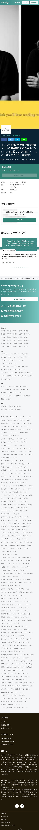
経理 (2, 667)
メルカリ (22, 542)
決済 (2, 611)
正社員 (21, 670)
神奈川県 (27, 334)
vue (27, 592)
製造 (23, 689)
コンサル (25, 548)
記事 (9, 532)
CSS (8, 451)
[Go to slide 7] (22, 267)
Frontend (18, 548)
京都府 (9, 337)
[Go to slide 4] (16, 267)
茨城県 (15, 331)
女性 (2, 701)
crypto (23, 667)
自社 (31, 592)
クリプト (3, 670)
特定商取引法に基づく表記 (8, 825)
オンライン (14, 695)
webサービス (5, 607)
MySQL (13, 567)
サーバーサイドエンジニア (9, 498)
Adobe (30, 520)
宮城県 (9, 346)
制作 (30, 632)
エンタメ (12, 539)
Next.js (23, 545)
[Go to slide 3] (14, 267)
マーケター (22, 464)
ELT (20, 704)
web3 (14, 667)
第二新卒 (15, 601)
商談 (16, 698)
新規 (9, 601)
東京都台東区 (7, 159)
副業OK (3, 386)
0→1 (31, 582)
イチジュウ (17, 707)
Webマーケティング (21, 426)
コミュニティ (13, 595)
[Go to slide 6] (20, 267)
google (26, 657)
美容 (29, 645)
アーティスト (5, 542)
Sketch (9, 420)
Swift (6, 539)
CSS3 (3, 564)
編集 (12, 451)
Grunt (7, 664)
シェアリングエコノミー (20, 485)
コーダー (18, 564)
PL (19, 642)
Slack (5, 432)
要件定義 (11, 686)
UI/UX (8, 529)
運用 (2, 467)
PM (17, 417)
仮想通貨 (3, 629)
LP (21, 576)
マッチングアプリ (22, 701)
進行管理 (3, 582)
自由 (9, 592)
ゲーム (18, 623)
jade (26, 664)
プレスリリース (21, 598)
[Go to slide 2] (12, 267)
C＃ (12, 692)
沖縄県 (9, 340)
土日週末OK (17, 396)
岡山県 (9, 343)
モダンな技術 (15, 526)
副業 (2, 423)
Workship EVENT (6, 738)
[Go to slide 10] (28, 267)
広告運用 (11, 429)
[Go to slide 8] (24, 267)
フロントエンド (14, 432)
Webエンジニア (14, 614)
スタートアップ (24, 389)
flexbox (21, 664)
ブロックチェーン (19, 651)
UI (1, 432)
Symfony (16, 639)
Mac (7, 657)
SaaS (26, 517)
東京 (2, 657)
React (29, 545)
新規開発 (3, 601)
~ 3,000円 (4, 406)
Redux (23, 620)
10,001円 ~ (18, 409)
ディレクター (5, 464)
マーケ (30, 454)
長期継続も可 (25, 526)
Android (9, 551)
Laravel (25, 448)
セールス (21, 360)
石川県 (26, 346)
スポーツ (12, 598)
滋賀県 (3, 340)
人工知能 (15, 511)
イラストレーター (6, 523)
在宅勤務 (21, 592)
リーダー (19, 657)
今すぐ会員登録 (20, 299)
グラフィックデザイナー (8, 439)
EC (18, 567)
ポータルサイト (20, 561)
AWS (7, 417)
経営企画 (3, 501)
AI (10, 511)
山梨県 (3, 346)
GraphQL (12, 545)
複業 (11, 604)
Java (7, 611)
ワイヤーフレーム (12, 645)
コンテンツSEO (24, 601)
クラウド (11, 476)
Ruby (18, 539)
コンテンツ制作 (5, 576)
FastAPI (3, 682)
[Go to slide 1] (11, 267)
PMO (20, 682)
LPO (2, 604)
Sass (20, 582)
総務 (30, 495)
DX (21, 492)
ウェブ (15, 592)
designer (8, 667)
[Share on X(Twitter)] (11, 139)
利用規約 (3, 819)
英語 (31, 686)
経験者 (3, 617)
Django (29, 523)
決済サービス (5, 695)
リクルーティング (24, 698)
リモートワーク (13, 470)
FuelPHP (3, 592)
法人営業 (23, 454)
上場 (15, 682)
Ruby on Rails (5, 526)
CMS (29, 417)
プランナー (14, 464)
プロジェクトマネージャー (9, 363)
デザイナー (4, 357)
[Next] (37, 248)
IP (17, 670)
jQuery (10, 636)
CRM (25, 492)
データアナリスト (21, 679)
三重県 (15, 346)
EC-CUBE (23, 654)
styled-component (6, 654)
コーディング (10, 564)
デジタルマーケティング (8, 517)
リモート (26, 467)
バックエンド (10, 467)
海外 (12, 561)
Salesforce (4, 511)
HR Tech (3, 485)
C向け (16, 542)
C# (2, 535)
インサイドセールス (7, 473)
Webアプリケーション (23, 589)
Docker (12, 417)
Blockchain (11, 670)
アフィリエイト (13, 582)
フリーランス (5, 454)
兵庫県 (9, 334)
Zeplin (28, 420)
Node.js (3, 642)
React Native (24, 617)
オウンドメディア (21, 451)
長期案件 (3, 392)
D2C (7, 648)
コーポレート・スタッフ (8, 366)
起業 (20, 511)
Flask (12, 679)
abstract (29, 661)
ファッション (23, 501)
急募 (24, 386)
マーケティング (22, 354)
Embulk (10, 704)
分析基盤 (3, 704)
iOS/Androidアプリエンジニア (10, 376)
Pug (30, 664)
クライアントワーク (7, 445)
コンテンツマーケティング (9, 460)
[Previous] (1, 248)
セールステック (17, 676)
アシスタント (22, 445)
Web (23, 557)
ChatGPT (25, 707)
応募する (19, 219)
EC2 (30, 448)
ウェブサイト (19, 579)
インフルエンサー (6, 651)
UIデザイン (24, 442)
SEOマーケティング (7, 698)
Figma (3, 420)
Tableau (10, 682)
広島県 (26, 331)
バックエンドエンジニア (8, 354)
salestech (26, 676)
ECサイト (10, 617)
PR (30, 476)
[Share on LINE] (24, 139)
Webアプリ (26, 535)
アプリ (15, 457)
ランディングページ (7, 579)
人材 (28, 473)
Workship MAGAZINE (7, 741)
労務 (7, 423)
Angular (3, 636)
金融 (9, 629)
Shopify (16, 617)
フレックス (18, 604)
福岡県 (3, 334)
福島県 (20, 340)
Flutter (3, 551)
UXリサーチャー (6, 676)
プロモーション (27, 532)
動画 (2, 482)
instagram (15, 576)
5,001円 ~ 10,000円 (7, 409)
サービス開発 (14, 648)
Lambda (12, 657)
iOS (2, 539)
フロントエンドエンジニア (17, 369)
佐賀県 (15, 340)
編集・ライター (22, 366)
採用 (2, 457)
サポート (3, 448)
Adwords (29, 573)
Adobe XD (16, 420)
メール (26, 582)
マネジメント (17, 532)
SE (16, 673)
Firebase (30, 542)
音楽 (15, 523)
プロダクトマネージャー (8, 557)
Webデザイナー (16, 535)
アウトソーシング (6, 639)
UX (2, 479)
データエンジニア (13, 504)
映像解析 (11, 632)
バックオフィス (14, 423)
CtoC (9, 485)
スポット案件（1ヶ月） (15, 392)
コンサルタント (13, 501)
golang (23, 661)
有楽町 (25, 682)
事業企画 (3, 504)
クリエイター (10, 620)
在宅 (2, 595)
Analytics (15, 570)
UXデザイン (22, 470)
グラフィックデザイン (7, 589)
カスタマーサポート (7, 520)
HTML (3, 451)
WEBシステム (5, 692)
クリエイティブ (15, 489)
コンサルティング (13, 507)
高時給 (3, 529)
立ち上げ (25, 476)
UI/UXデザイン (11, 642)
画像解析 (26, 629)
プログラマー (5, 689)
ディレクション (13, 435)
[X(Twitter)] (22, 806)
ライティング (5, 426)
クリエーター (10, 482)
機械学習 (23, 504)
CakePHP (26, 564)
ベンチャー (18, 479)
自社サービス (15, 454)
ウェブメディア (5, 570)
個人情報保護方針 (5, 822)
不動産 (22, 648)
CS (6, 595)
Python (30, 504)
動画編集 (25, 686)
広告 (16, 482)
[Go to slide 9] (26, 267)
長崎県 (15, 343)
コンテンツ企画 (13, 492)
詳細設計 (17, 689)
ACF (2, 664)
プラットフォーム (20, 473)
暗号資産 (29, 667)
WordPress (23, 417)
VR (5, 535)
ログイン (25, 2)
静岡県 (15, 337)
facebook (18, 429)
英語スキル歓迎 (5, 399)
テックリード (17, 514)
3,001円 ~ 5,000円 (14, 406)
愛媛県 (26, 337)
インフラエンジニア (7, 372)
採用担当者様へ (5, 725)
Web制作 (21, 595)
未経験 (3, 567)
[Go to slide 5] (18, 267)
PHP (2, 417)
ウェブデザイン (25, 567)
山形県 (20, 334)
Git (9, 448)
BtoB (29, 489)
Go (2, 545)
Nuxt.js (20, 629)
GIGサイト (4, 755)
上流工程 (3, 686)
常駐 (2, 620)
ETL (15, 704)
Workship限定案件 (6, 707)
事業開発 (25, 479)
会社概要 (3, 813)
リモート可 (10, 386)
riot (16, 664)
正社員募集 (26, 396)
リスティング (27, 429)
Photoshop (23, 432)
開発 (28, 579)
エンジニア (18, 467)
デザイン (3, 442)
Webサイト (4, 598)
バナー (24, 489)
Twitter (10, 661)
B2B (8, 567)
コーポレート (23, 495)
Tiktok (31, 682)
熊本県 (20, 346)
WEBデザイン (9, 479)
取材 (29, 423)
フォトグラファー (6, 379)
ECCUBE (30, 654)
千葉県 (3, 337)
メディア (18, 476)
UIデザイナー (5, 679)
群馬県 (20, 343)
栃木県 (26, 340)
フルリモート (5, 489)
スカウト (8, 457)
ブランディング (5, 495)
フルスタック (5, 561)
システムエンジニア (7, 673)
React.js (3, 548)
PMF (2, 492)
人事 (16, 372)
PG (12, 689)
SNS (29, 451)
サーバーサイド (22, 529)
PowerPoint (23, 645)
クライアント (18, 611)
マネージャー (19, 692)
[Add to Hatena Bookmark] (17, 139)
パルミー (26, 611)
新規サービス (23, 498)
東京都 (3, 331)
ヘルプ (3, 722)
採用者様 (17, 2)
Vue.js (14, 529)
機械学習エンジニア (21, 626)
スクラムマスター (6, 514)
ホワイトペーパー (13, 442)
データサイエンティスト (21, 357)
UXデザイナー (22, 673)
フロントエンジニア (23, 607)
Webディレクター (23, 439)
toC (12, 542)
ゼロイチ (3, 585)
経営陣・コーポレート (26, 372)
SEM (23, 573)
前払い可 (18, 386)
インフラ (3, 476)
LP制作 (3, 645)
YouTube (16, 661)
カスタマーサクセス (27, 376)
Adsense (3, 661)
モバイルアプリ (10, 701)
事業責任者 (4, 614)
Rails (7, 604)
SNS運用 (23, 614)
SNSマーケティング (21, 632)
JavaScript (24, 507)
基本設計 (18, 686)
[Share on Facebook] (4, 139)
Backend (24, 539)
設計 (27, 689)
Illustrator (4, 435)
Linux (28, 557)
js (25, 579)
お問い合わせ (4, 816)
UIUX (29, 464)
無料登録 (34, 2)
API (11, 611)
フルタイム (26, 604)
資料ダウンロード (6, 728)
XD (16, 445)
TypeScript (11, 548)
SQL (2, 648)
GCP (6, 545)
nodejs (29, 620)
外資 (24, 520)
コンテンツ (23, 482)
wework (13, 607)
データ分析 (4, 573)
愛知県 (15, 334)
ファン (17, 620)
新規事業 (15, 389)
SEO (12, 426)
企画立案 (3, 470)
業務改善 (22, 636)
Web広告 (4, 429)
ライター (23, 423)
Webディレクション (7, 626)
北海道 (20, 337)
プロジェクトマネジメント (9, 554)
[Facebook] (17, 806)
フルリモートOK (6, 389)
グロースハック (24, 570)
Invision (22, 420)
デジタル (3, 507)
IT (6, 492)
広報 (11, 357)
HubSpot (20, 517)
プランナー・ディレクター (9, 360)
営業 (29, 470)
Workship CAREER (6, 744)
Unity (23, 523)
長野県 (26, 343)
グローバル (18, 520)
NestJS (16, 654)
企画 (14, 551)
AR (9, 535)
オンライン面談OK (6, 396)
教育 (19, 523)
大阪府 (9, 331)
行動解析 (3, 632)
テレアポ (15, 495)
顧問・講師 (4, 369)
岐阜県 (3, 343)
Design (3, 623)
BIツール (18, 585)
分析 (29, 614)
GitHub (15, 636)
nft (18, 667)
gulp (12, 664)
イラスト (3, 532)
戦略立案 (22, 695)
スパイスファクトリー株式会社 (10, 135)
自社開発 (11, 585)
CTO (25, 511)
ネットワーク (25, 642)
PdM (19, 557)
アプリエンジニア (26, 639)
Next (18, 545)
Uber (30, 485)
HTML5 (28, 561)
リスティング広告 (15, 573)
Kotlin (14, 629)
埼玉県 (20, 331)
